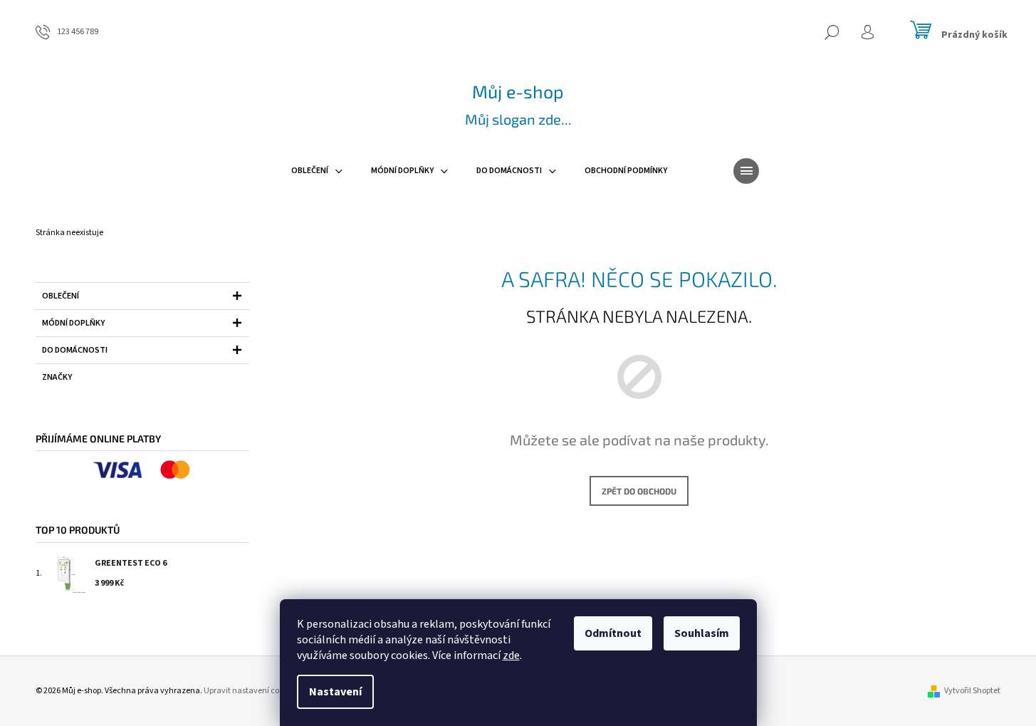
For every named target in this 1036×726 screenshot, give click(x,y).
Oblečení (60, 296)
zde (511, 655)
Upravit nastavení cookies (251, 691)
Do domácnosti (75, 350)
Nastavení (335, 692)
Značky (57, 377)
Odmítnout (613, 633)
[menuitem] (317, 171)
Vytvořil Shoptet (972, 691)
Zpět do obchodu (639, 491)
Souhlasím (701, 633)
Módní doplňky (73, 323)
